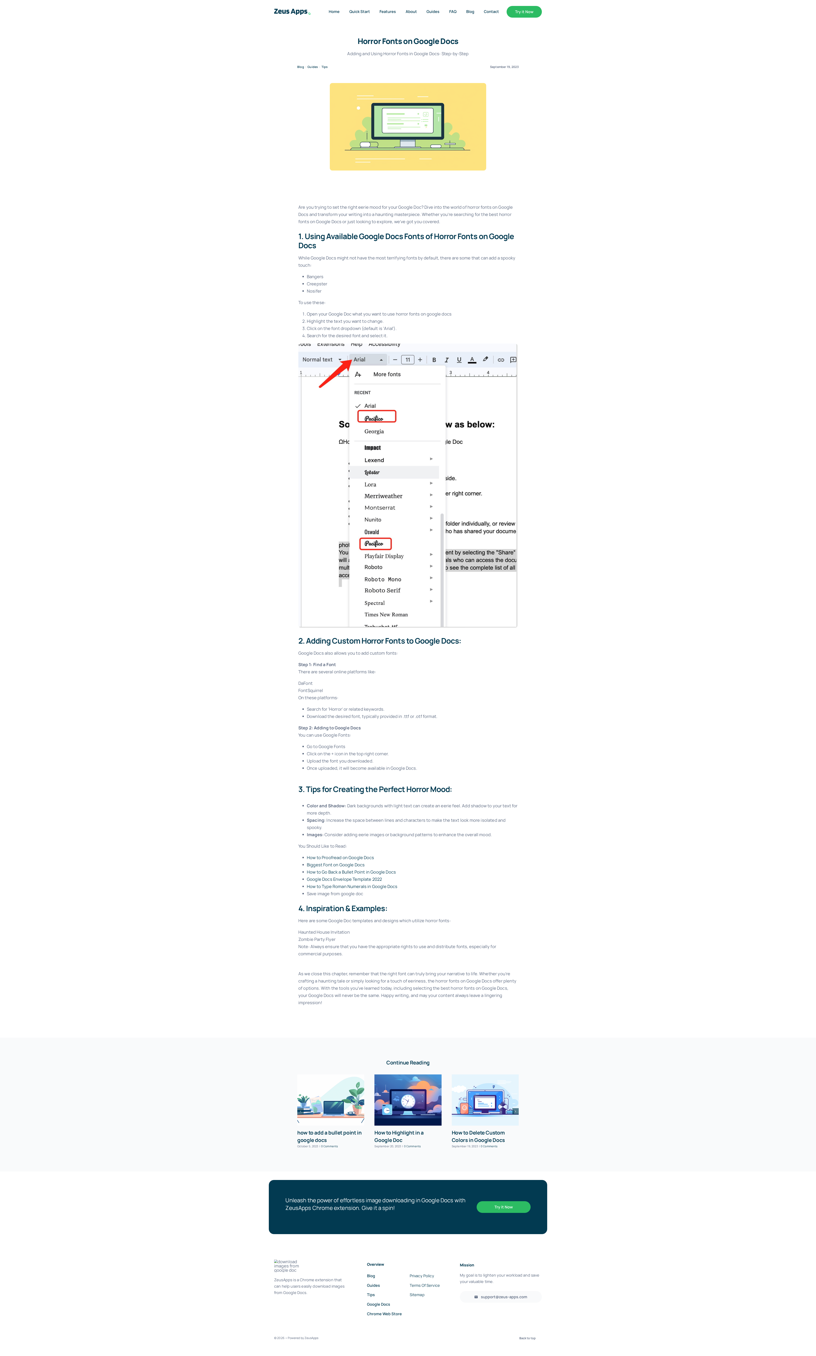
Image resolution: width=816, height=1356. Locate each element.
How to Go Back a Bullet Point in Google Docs (351, 872)
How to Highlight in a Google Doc (399, 1136)
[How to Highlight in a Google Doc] (407, 1100)
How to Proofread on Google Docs (340, 857)
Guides (312, 67)
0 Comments (329, 1146)
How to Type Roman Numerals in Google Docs (352, 886)
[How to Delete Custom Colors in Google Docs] (485, 1100)
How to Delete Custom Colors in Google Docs (478, 1136)
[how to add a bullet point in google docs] (330, 1100)
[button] (300, 1111)
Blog (300, 67)
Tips (325, 67)
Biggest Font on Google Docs (336, 865)
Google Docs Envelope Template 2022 (344, 879)
